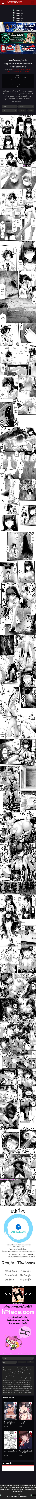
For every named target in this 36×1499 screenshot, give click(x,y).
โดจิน (1, 1485)
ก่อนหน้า (22, 110)
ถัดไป (30, 110)
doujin (28, 1487)
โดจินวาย (4, 1487)
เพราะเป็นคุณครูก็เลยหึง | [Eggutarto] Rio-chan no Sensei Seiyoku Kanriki (19, 70)
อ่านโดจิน (10, 1487)
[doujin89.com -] (14, 3)
